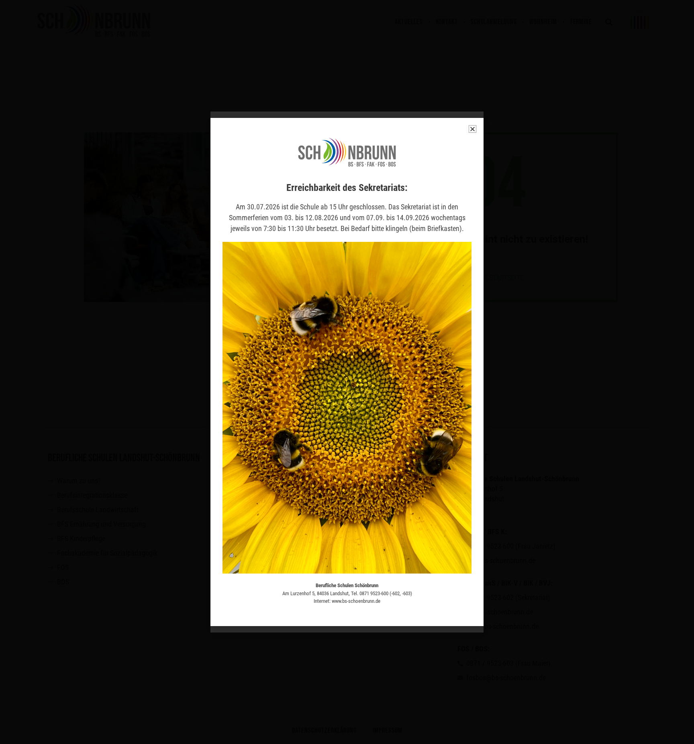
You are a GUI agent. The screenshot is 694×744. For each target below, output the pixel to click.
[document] (347, 372)
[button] (472, 129)
